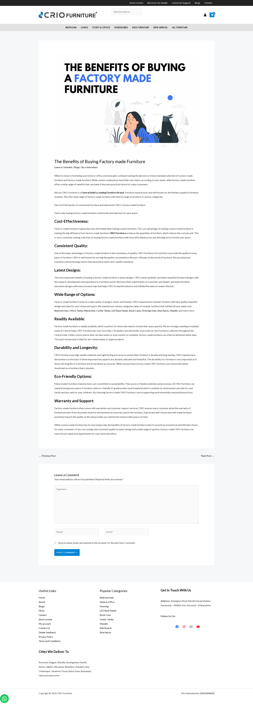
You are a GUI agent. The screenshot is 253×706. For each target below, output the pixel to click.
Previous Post (47, 455)
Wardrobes (121, 27)
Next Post (207, 455)
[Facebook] (177, 626)
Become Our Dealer (157, 2)
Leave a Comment (63, 167)
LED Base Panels (119, 310)
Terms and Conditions (49, 641)
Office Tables (76, 310)
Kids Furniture (140, 27)
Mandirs (174, 310)
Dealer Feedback (47, 632)
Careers (208, 2)
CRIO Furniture (118, 233)
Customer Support (181, 2)
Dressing (104, 606)
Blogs (197, 2)
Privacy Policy (46, 636)
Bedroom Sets (61, 310)
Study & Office (101, 27)
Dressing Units (149, 310)
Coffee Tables (103, 310)
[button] (4, 698)
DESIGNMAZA (207, 693)
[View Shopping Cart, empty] (212, 15)
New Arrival (160, 27)
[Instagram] (184, 626)
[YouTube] (198, 626)
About (42, 602)
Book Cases (135, 310)
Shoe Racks (163, 310)
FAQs (41, 610)
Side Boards (106, 628)
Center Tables (107, 619)
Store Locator (136, 2)
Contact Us (44, 628)
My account (45, 623)
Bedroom (71, 27)
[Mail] (191, 626)
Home (42, 597)
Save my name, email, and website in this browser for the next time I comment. (96, 542)
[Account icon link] (205, 14)
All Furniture (180, 27)
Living (84, 27)
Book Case (105, 615)
